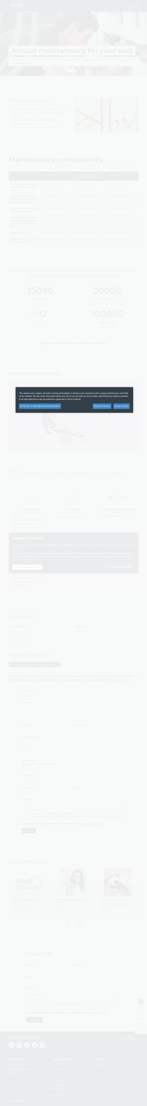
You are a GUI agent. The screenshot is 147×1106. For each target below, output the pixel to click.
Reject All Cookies (102, 406)
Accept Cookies (121, 406)
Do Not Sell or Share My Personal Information (40, 406)
